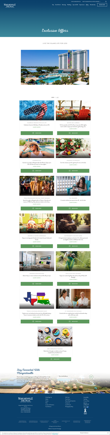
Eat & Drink (58, 4)
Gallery (46, 399)
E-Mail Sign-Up (48, 397)
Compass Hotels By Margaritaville (44, 421)
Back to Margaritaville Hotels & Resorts (91, 1)
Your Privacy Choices (86, 406)
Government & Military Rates (73, 236)
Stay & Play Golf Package (73, 273)
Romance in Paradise (73, 160)
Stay (53, 4)
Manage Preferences (84, 432)
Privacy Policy (86, 401)
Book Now (102, 4)
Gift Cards (67, 397)
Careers (46, 401)
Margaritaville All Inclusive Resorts (33, 421)
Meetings (64, 4)
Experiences (82, 4)
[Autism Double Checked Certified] (88, 411)
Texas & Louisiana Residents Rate (37, 311)
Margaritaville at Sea (66, 421)
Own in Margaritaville (76, 1)
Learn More (36, 127)
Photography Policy (69, 406)
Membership (92, 4)
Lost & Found (68, 404)
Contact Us (67, 403)
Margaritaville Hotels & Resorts (22, 421)
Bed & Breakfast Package (55, 349)
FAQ (46, 403)
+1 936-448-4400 (26, 410)
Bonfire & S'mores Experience (37, 236)
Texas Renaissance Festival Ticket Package (37, 198)
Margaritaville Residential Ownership (87, 421)
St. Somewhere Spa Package (73, 311)
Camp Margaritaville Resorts (55, 421)
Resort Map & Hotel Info (70, 401)
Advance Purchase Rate (37, 273)
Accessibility (86, 397)
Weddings (69, 4)
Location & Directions (49, 404)
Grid (52, 97)
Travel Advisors (48, 406)
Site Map (85, 399)
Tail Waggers (73, 198)
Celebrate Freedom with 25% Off (37, 123)
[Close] (108, 432)
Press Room (67, 399)
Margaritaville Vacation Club (76, 421)
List (57, 97)
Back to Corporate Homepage (55, 428)
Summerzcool (37, 160)
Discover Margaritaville (86, 403)
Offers (87, 4)
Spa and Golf (75, 4)
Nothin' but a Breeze (73, 123)
